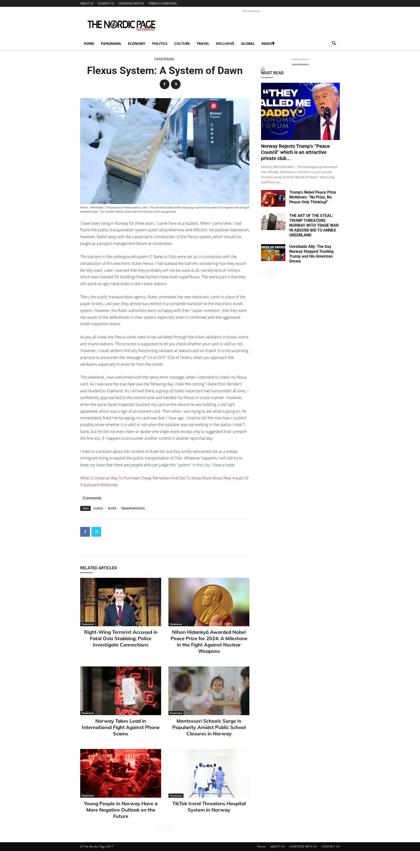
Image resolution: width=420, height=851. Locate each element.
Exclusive (225, 43)
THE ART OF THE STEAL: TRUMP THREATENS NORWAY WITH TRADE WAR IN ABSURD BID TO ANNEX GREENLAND (314, 225)
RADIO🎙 (268, 43)
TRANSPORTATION (133, 508)
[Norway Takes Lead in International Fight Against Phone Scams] (120, 690)
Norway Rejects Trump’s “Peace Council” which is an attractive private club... (295, 152)
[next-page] (168, 827)
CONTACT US (106, 3)
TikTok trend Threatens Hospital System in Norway (209, 806)
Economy (136, 43)
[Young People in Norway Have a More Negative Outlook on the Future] (120, 773)
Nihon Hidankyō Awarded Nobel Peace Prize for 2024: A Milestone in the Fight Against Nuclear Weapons (209, 641)
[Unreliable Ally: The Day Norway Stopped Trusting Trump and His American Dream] (273, 252)
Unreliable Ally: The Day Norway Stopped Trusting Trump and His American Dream (311, 253)
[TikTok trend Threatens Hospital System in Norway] (208, 773)
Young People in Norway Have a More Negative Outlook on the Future (121, 809)
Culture (182, 43)
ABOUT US (86, 3)
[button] (334, 44)
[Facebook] (164, 84)
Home (89, 43)
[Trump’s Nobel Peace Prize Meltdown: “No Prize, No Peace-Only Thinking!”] (273, 198)
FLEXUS (98, 508)
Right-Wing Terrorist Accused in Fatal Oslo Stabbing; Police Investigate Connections (121, 638)
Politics (159, 43)
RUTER (112, 508)
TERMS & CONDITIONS (163, 3)
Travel (203, 43)
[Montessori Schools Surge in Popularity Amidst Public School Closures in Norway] (208, 690)
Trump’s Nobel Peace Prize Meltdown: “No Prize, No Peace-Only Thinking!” (312, 197)
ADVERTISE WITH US (131, 3)
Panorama (111, 43)
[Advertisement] (251, 25)
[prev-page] (160, 827)
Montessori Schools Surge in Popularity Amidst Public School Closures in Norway (209, 727)
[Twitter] (176, 84)
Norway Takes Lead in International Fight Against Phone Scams (121, 727)
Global (248, 43)
